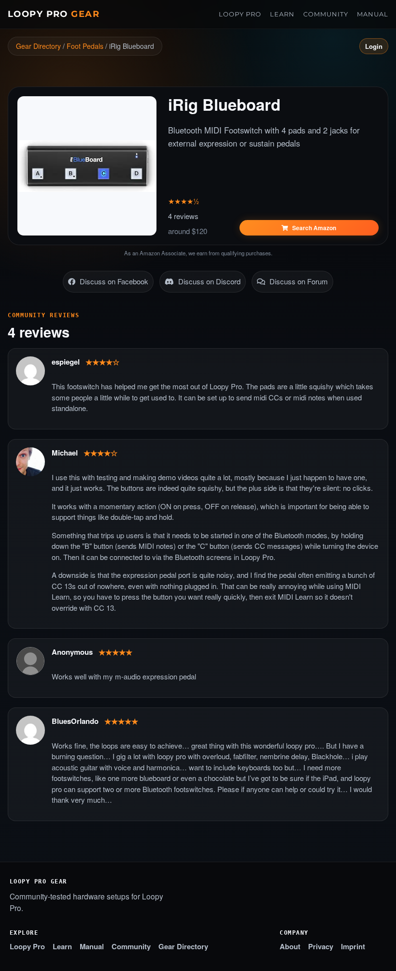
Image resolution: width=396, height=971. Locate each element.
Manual (372, 14)
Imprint (353, 946)
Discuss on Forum (298, 281)
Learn (282, 14)
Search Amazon (313, 227)
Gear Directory (38, 46)
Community (325, 14)
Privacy (320, 946)
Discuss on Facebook (113, 281)
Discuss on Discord (208, 281)
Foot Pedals (85, 46)
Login (373, 46)
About (290, 946)
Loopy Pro (53, 14)
